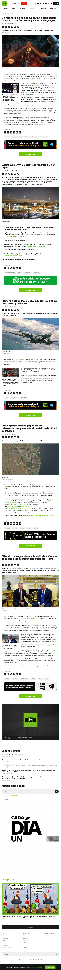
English (33, 964)
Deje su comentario (30, 154)
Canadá (7, 678)
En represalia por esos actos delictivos (15, 508)
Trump (46, 678)
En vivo (24, 3)
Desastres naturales (10, 272)
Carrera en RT (26, 945)
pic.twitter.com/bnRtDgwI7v (13, 256)
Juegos (27, 137)
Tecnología (34, 137)
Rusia (29, 528)
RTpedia (5, 945)
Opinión (32, 8)
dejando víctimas (24, 506)
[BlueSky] (46, 3)
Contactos (25, 938)
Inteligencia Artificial (17, 137)
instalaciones (12, 506)
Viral (13, 8)
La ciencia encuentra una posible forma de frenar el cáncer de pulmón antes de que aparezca (29, 765)
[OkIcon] (48, 3)
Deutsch (27, 964)
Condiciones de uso (28, 947)
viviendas (15, 504)
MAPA (5, 666)
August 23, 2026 (22, 240)
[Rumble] (38, 3)
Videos (4, 940)
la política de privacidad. (13, 795)
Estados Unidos (22, 397)
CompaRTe (9, 964)
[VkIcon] (35, 3)
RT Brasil (16, 964)
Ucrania (36, 528)
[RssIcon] (38, 959)
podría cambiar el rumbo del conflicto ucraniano (38, 515)
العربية (22, 964)
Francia (6, 137)
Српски (45, 964)
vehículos (39, 502)
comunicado (29, 83)
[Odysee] (25, 959)
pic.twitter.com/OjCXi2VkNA (36, 246)
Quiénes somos (27, 936)
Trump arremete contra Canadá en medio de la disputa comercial (9, 646)
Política (33, 678)
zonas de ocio (22, 504)
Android (45, 936)
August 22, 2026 (29, 250)
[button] (30, 719)
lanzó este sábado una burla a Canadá (26, 618)
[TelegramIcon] (43, 3)
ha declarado (42, 638)
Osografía (8, 879)
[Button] (31, 3)
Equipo (24, 940)
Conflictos (7, 528)
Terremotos (27, 272)
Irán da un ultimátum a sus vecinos (12, 755)
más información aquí (36, 967)
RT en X (30, 927)
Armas (6, 397)
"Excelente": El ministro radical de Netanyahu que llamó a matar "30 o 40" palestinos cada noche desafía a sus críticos (28, 771)
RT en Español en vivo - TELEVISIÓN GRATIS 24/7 (18, 738)
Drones (15, 528)
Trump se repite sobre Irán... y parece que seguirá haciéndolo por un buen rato (29, 918)
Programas (22, 8)
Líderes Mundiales (7, 947)
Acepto (11, 795)
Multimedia (41, 8)
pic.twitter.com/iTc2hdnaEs (16, 236)
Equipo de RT (53, 8)
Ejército (13, 397)
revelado (19, 359)
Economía (14, 678)
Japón (19, 272)
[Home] (4, 3)
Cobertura (25, 942)
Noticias (6, 8)
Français (39, 964)
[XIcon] (40, 3)
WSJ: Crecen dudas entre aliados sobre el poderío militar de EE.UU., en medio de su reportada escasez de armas (10, 382)
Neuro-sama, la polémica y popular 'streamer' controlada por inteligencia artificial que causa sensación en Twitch (10, 98)
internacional (44, 137)
